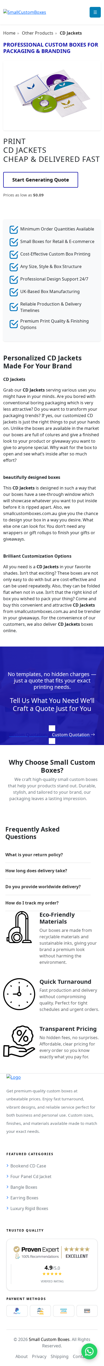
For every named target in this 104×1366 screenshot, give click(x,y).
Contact (81, 1356)
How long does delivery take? (36, 871)
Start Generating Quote (40, 179)
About (21, 1356)
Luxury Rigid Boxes (29, 1208)
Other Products (37, 33)
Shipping (60, 1356)
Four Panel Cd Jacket (30, 1176)
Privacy (39, 1356)
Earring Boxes (24, 1198)
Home (9, 33)
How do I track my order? (32, 903)
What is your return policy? (34, 855)
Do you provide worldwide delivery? (43, 887)
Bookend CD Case (28, 1166)
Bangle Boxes (23, 1187)
